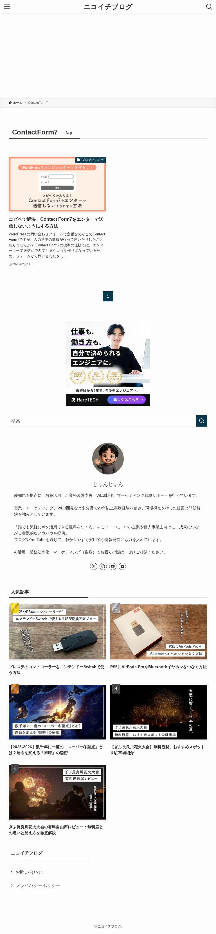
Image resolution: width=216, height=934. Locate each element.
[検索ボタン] (209, 7)
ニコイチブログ (108, 6)
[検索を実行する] (201, 421)
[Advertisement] (108, 55)
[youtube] (112, 566)
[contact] (122, 566)
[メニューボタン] (7, 7)
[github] (103, 566)
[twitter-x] (93, 566)
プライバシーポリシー (37, 885)
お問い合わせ (28, 872)
